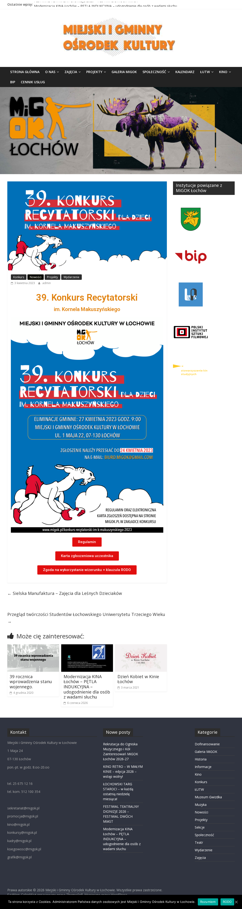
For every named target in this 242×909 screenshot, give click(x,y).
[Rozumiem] (236, 902)
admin (46, 283)
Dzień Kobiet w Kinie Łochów (138, 679)
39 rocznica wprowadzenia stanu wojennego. (31, 681)
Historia (201, 759)
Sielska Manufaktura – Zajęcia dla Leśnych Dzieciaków (64, 593)
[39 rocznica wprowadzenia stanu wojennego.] (33, 647)
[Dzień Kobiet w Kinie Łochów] (141, 647)
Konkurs (18, 277)
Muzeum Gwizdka (208, 797)
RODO (227, 902)
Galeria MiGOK (124, 72)
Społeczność (154, 72)
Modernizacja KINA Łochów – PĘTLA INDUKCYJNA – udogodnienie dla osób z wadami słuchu (87, 687)
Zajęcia (71, 72)
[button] (87, 542)
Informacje (203, 766)
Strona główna (24, 72)
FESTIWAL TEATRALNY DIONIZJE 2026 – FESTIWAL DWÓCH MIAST (86, 4)
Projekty (94, 72)
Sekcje (200, 827)
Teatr (199, 842)
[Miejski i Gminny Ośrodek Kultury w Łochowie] (121, 89)
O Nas (50, 72)
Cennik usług (33, 82)
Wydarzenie (71, 277)
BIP (12, 82)
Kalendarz (184, 72)
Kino (223, 72)
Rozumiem (208, 902)
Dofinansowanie (207, 744)
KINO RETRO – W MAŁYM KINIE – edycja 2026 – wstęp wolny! (123, 771)
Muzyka (201, 804)
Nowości (35, 277)
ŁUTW (205, 72)
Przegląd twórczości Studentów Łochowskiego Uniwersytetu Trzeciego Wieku (86, 617)
